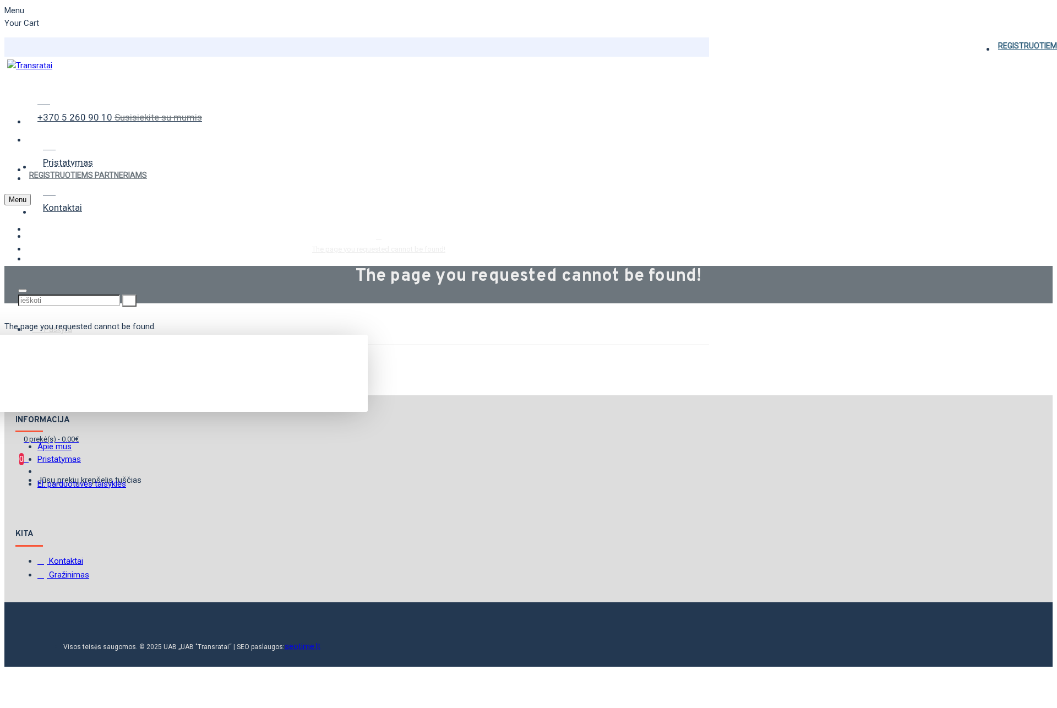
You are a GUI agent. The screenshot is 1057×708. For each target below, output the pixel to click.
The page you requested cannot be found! (378, 249)
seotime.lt (302, 646)
